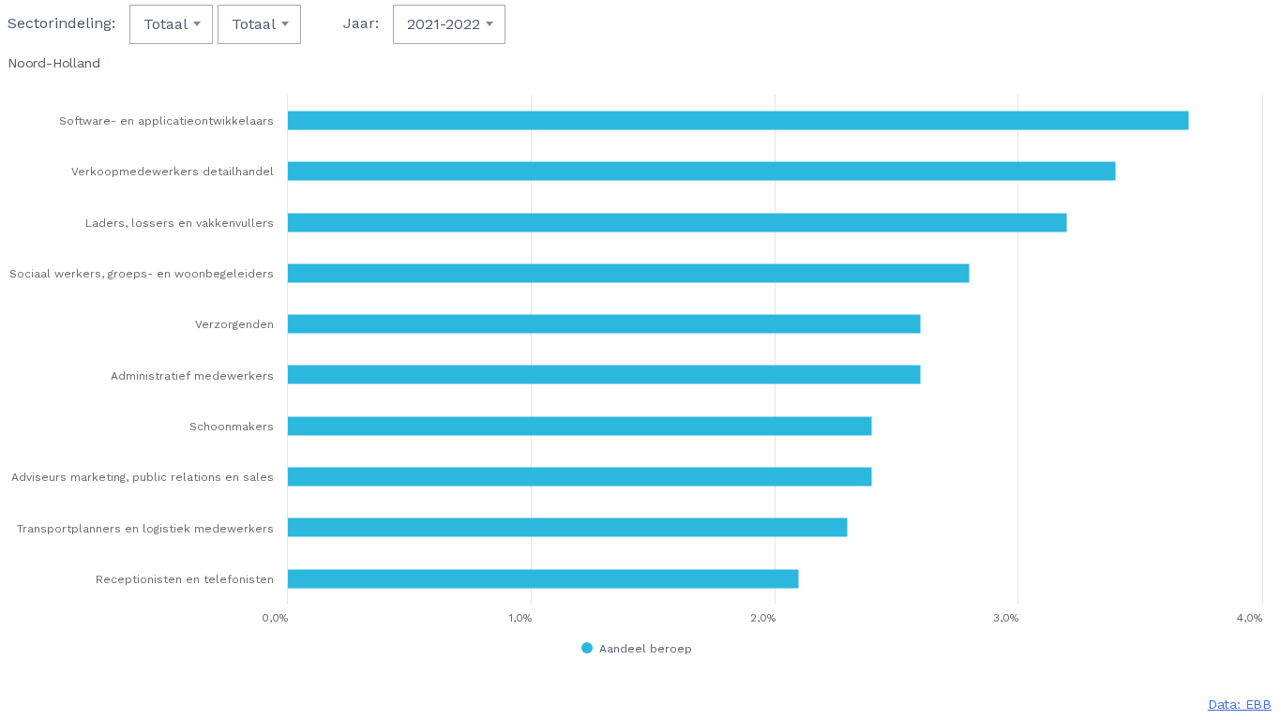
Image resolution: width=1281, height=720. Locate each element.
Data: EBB (1240, 704)
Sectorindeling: (61, 23)
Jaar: (361, 23)
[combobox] (171, 24)
